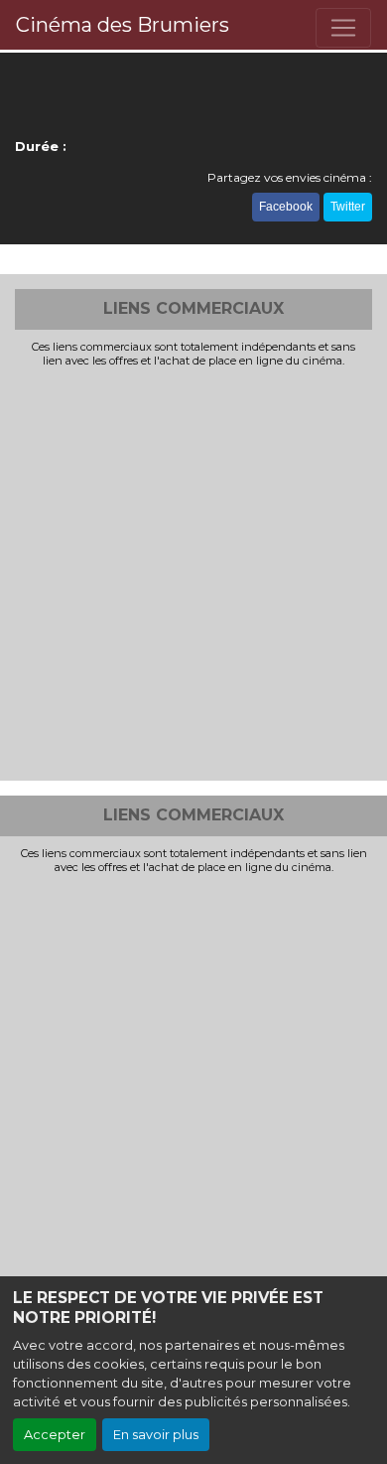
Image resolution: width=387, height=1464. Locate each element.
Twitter (347, 207)
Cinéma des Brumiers (122, 25)
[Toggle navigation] (343, 28)
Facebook (286, 207)
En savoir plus (155, 1434)
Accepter (54, 1434)
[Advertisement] (193, 572)
